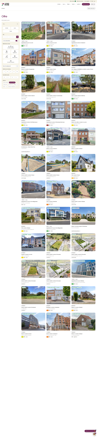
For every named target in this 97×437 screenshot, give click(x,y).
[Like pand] (44, 23)
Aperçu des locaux (91, 8)
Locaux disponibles (6, 40)
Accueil (3, 8)
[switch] (17, 40)
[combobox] (9, 37)
